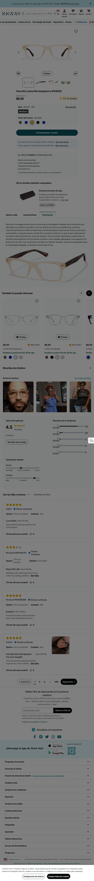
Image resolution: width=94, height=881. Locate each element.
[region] (47, 873)
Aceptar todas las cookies (58, 876)
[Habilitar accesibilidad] (91, 440)
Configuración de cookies (33, 876)
